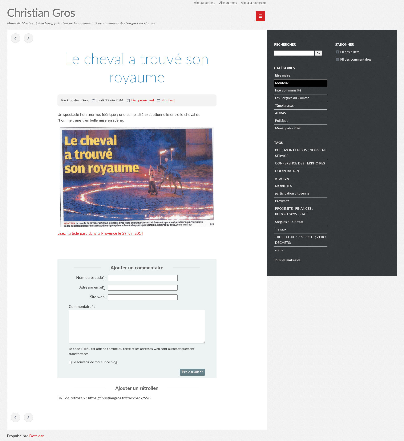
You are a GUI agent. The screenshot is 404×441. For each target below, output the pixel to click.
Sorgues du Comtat (289, 222)
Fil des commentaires (355, 59)
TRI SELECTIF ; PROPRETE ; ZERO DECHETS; (300, 239)
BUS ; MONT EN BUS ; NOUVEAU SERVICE (300, 153)
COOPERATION (287, 171)
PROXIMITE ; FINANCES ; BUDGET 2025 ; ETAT (294, 211)
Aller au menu (228, 2)
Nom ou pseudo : (91, 278)
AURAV (280, 113)
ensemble (282, 178)
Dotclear (36, 436)
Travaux (280, 229)
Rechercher (285, 44)
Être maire (282, 75)
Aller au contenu (204, 2)
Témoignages (284, 105)
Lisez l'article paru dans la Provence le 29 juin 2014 (100, 234)
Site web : (98, 297)
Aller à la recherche (253, 2)
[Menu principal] (260, 16)
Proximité (282, 201)
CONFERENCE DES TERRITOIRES (300, 163)
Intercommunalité (288, 90)
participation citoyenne (292, 193)
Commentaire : (82, 307)
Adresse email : (93, 287)
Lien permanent (142, 100)
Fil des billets (349, 52)
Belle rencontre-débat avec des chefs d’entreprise (28, 38)
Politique (281, 120)
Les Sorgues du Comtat (292, 98)
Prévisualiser (192, 372)
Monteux (168, 100)
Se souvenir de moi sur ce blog (94, 362)
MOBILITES (283, 186)
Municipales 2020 (288, 128)
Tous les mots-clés (287, 260)
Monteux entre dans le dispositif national (15, 38)
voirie (279, 250)
